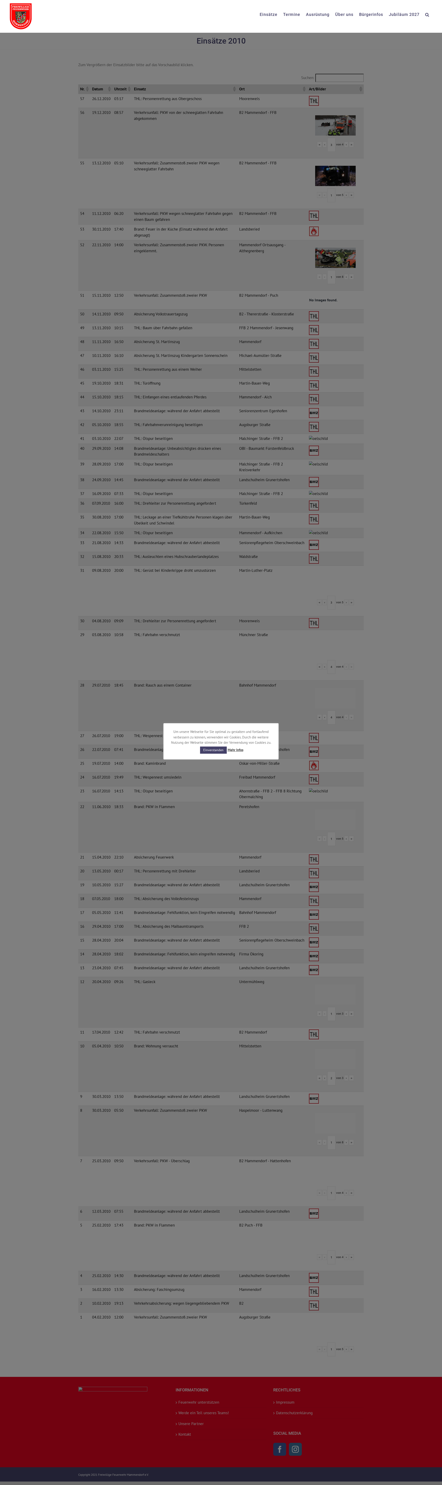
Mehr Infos (235, 750)
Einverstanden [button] (213, 750)
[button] (427, 14)
